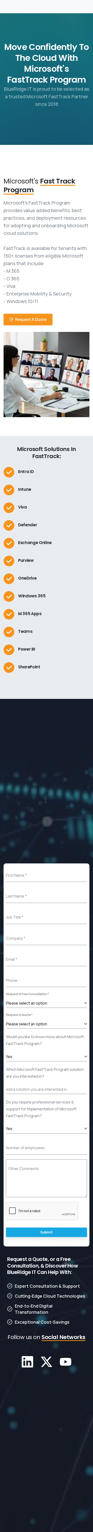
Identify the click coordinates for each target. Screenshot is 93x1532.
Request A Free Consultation (27, 994)
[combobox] (46, 1003)
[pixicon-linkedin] (27, 1361)
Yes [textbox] (9, 1056)
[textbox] (45, 1003)
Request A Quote (19, 1015)
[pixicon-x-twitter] (46, 1361)
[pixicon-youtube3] (65, 1361)
